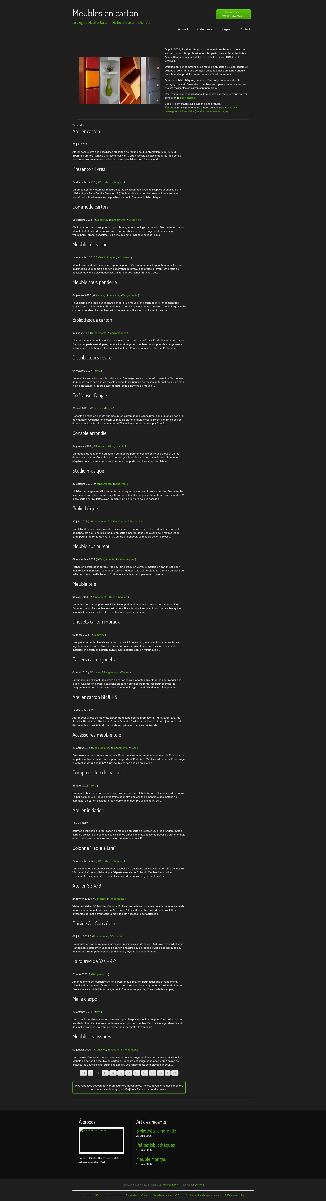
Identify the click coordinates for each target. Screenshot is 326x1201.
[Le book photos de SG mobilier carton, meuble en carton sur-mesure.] (120, 80)
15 (136, 1072)
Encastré (113, 295)
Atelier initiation (88, 810)
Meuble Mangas (151, 1159)
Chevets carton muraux (96, 621)
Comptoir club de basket (97, 772)
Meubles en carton (105, 13)
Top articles (131, 1195)
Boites (125, 672)
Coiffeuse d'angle (89, 395)
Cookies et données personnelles (203, 1195)
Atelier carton (86, 131)
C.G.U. (178, 1195)
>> (174, 1072)
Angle (109, 408)
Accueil (183, 29)
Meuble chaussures (91, 1036)
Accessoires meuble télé (96, 734)
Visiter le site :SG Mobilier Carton (233, 14)
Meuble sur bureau (91, 546)
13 (120, 1072)
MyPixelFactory (170, 1184)
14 (128, 1072)
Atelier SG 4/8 (86, 885)
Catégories (204, 29)
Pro (101, 182)
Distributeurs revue (92, 357)
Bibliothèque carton (92, 319)
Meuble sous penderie (94, 282)
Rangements (117, 219)
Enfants (95, 672)
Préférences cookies (235, 1195)
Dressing (133, 219)
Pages (225, 29)
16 (144, 1072)
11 (105, 1072)
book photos (187, 97)
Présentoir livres (88, 168)
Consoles (101, 219)
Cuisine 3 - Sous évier (94, 923)
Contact (245, 29)
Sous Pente (121, 483)
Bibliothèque (85, 508)
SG (96, 1195)
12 (113, 1072)
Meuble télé (84, 583)
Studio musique (88, 470)
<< (83, 1072)
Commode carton (90, 206)
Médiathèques (114, 182)
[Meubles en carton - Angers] (101, 1140)
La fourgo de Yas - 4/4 (94, 961)
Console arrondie (89, 432)
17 (152, 1072)
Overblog (199, 1184)
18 (160, 1072)
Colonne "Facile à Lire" (94, 847)
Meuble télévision (90, 244)
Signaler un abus (162, 1195)
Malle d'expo (84, 998)
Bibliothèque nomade (156, 1130)
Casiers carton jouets (93, 659)
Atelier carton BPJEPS (94, 696)
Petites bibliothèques (155, 1145)
